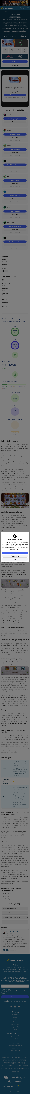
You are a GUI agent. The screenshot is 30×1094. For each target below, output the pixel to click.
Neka (15, 559)
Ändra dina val (15, 556)
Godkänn (15, 553)
